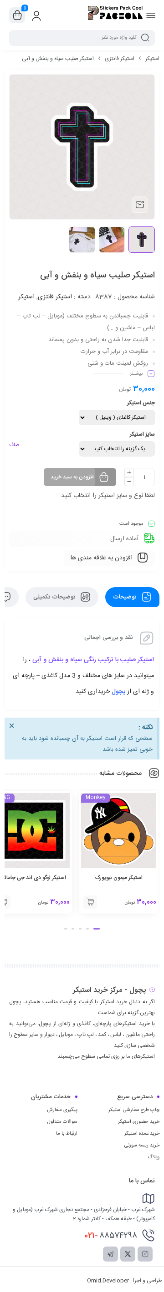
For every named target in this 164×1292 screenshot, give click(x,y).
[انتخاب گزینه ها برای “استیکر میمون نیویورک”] (90, 902)
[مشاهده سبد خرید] (17, 15)
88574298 (110, 1235)
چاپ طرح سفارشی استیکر (133, 1110)
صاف (14, 445)
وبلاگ (153, 1157)
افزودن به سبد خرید (72, 477)
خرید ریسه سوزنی (141, 1145)
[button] (96, 929)
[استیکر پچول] (115, 15)
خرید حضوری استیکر (138, 1122)
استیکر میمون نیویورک (119, 877)
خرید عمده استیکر (141, 1134)
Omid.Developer (108, 1280)
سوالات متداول (62, 1122)
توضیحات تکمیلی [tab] (55, 597)
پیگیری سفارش (62, 1110)
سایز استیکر (142, 434)
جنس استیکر (141, 402)
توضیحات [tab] (125, 597)
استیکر (152, 58)
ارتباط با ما (66, 1134)
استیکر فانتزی (119, 58)
